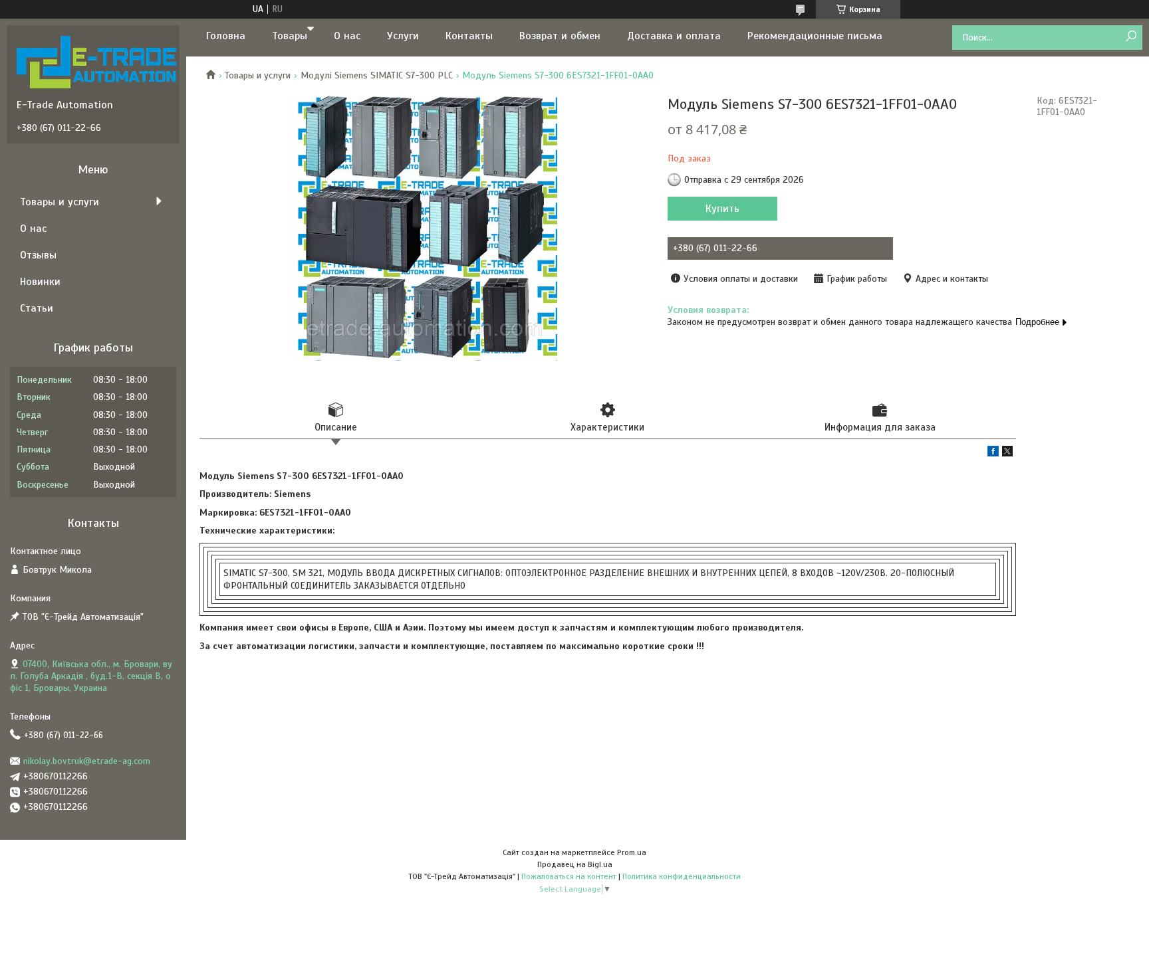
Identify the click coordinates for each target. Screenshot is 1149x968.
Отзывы (38, 255)
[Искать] (1130, 36)
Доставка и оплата (674, 36)
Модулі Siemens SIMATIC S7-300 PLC (377, 75)
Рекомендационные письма (814, 36)
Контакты (469, 36)
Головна (225, 36)
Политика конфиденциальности (681, 876)
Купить (722, 208)
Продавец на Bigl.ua (574, 864)
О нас (347, 36)
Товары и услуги (258, 75)
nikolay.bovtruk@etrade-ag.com (86, 761)
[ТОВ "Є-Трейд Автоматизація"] (96, 61)
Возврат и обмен (559, 36)
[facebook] (993, 453)
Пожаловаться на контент (568, 876)
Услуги (403, 36)
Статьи (36, 308)
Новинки (40, 281)
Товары (289, 36)
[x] (1007, 453)
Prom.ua (631, 852)
